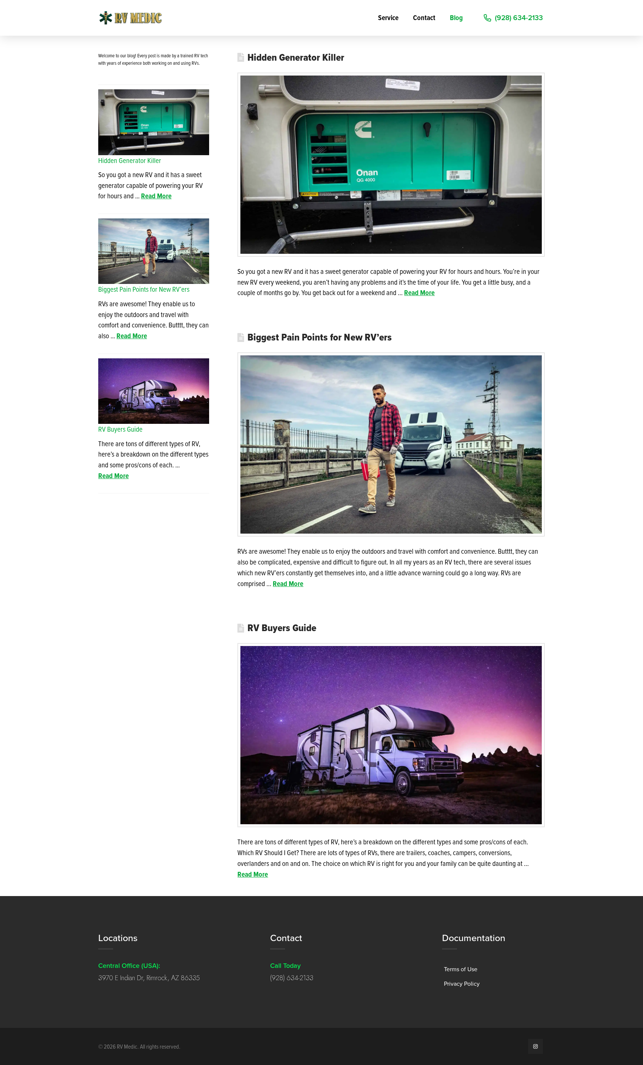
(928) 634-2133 (291, 978)
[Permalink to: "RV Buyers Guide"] (391, 735)
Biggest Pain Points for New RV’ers (319, 337)
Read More (419, 292)
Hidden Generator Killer (296, 57)
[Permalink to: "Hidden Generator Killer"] (391, 165)
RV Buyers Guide (281, 627)
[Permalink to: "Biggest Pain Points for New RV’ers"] (391, 444)
